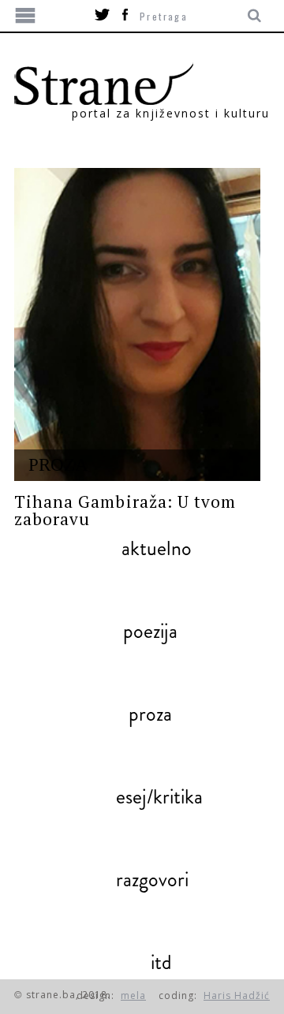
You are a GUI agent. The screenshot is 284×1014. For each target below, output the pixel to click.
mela (133, 995)
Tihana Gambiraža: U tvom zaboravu (125, 510)
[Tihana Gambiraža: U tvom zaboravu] (137, 324)
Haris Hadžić (237, 995)
